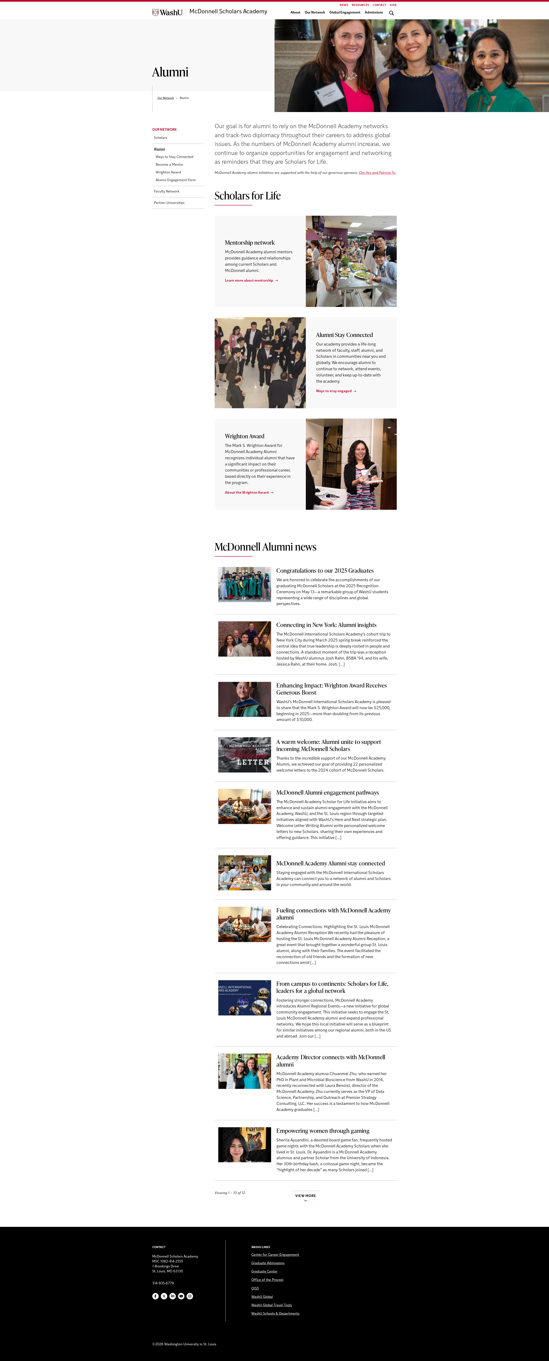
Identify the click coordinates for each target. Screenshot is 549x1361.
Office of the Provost (267, 1280)
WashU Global (262, 1297)
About (295, 12)
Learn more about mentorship (249, 280)
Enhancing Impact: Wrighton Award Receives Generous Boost (331, 688)
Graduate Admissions (267, 1263)
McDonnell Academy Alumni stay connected (330, 863)
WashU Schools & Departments (275, 1313)
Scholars (160, 138)
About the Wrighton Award (247, 493)
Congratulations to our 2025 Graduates (325, 570)
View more (305, 1196)
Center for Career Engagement (275, 1255)
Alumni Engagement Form (176, 180)
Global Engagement (344, 12)
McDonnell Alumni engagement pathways (327, 792)
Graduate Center (264, 1271)
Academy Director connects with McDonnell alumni (330, 1060)
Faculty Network (166, 192)
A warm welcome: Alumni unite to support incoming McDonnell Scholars (328, 745)
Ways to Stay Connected (174, 157)
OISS (255, 1288)
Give (393, 5)
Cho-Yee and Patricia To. (377, 173)
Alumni (159, 149)
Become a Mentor (169, 165)
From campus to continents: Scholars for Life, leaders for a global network (332, 987)
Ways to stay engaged (334, 391)
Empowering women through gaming (323, 1130)
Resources (360, 5)
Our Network (315, 12)
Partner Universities (169, 203)
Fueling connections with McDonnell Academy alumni (333, 913)
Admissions (374, 12)
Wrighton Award (168, 172)
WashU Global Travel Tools (271, 1305)
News (344, 5)
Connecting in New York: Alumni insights (326, 625)
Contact (380, 5)
